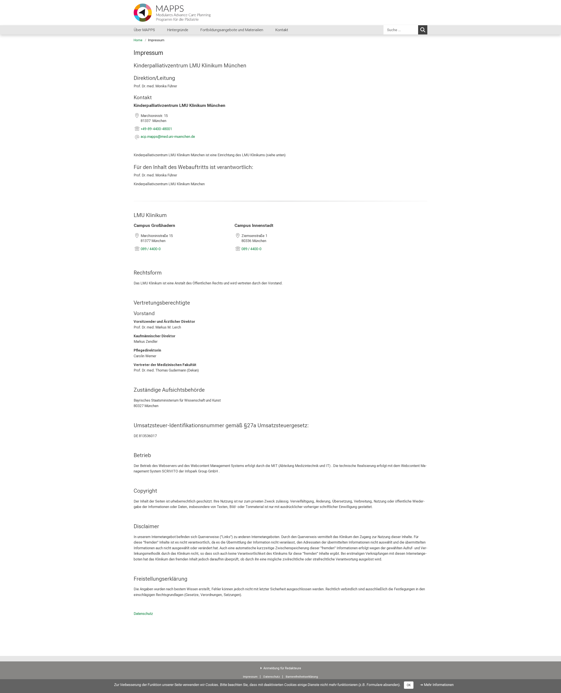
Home (138, 40)
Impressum (250, 676)
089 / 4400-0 (151, 249)
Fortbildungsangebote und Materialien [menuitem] (231, 30)
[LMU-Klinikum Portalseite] (160, 13)
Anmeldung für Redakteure (282, 668)
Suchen (422, 29)
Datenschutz (143, 614)
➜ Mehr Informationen (437, 685)
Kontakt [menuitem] (281, 30)
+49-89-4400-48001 (156, 129)
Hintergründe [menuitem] (177, 30)
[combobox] (405, 29)
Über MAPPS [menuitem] (144, 30)
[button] (168, 137)
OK (409, 685)
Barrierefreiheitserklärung (302, 676)
